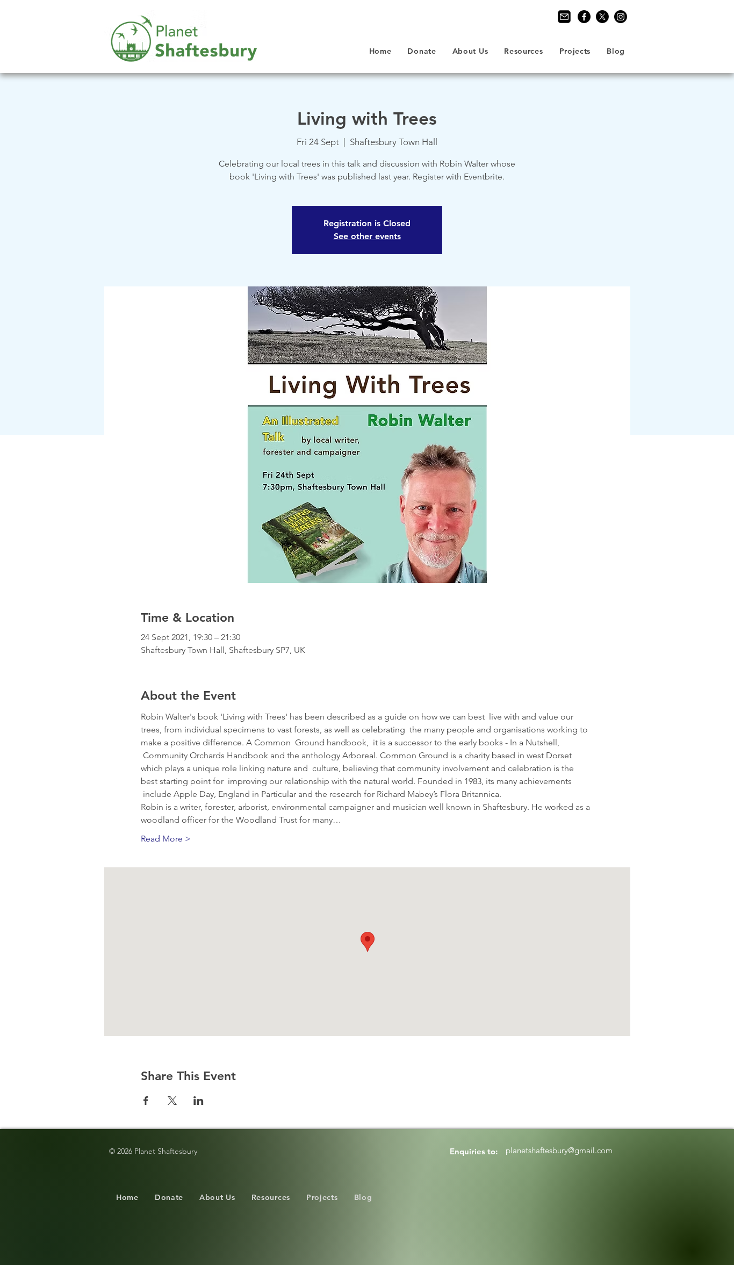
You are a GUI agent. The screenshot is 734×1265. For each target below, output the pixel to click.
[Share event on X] (172, 1100)
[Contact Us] (564, 16)
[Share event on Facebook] (146, 1100)
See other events (367, 236)
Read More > (166, 838)
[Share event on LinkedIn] (198, 1100)
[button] (470, 51)
